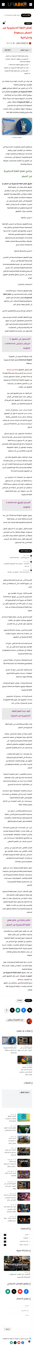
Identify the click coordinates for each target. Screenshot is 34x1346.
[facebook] (26, 1291)
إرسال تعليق (25, 1092)
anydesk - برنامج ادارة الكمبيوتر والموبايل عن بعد (16, 565)
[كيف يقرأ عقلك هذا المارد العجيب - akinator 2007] (23, 1208)
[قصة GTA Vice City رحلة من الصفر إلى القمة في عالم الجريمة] (23, 1197)
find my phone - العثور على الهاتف (18, 572)
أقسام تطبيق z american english (18, 65)
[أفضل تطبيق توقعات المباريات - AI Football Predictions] (23, 1118)
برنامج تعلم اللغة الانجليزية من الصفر (16, 56)
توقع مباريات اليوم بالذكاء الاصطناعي (11, 15)
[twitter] (14, 1291)
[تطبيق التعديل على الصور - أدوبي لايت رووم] (24, 1040)
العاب (16, 1235)
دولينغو (21, 980)
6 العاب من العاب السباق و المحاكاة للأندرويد (10, 1152)
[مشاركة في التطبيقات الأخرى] (6, 1010)
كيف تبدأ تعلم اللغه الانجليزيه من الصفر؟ (16, 68)
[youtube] (20, 1291)
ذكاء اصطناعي (16, 1241)
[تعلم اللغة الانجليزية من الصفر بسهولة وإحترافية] (9, 1040)
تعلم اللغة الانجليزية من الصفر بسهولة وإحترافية (10, 1050)
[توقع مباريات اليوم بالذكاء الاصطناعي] (23, 1129)
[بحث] (3, 4)
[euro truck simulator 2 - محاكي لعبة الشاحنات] (23, 1140)
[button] (23, 1010)
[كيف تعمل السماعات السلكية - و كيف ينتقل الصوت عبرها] (23, 1163)
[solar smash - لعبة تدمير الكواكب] (23, 1220)
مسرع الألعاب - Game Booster (19, 558)
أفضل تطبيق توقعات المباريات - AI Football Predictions (10, 1119)
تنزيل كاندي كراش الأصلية (10, 1175)
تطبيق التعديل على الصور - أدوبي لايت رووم (25, 1049)
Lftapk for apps (8, 1339)
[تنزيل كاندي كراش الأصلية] (23, 1174)
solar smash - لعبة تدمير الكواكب (10, 1220)
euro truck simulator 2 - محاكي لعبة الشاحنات (12, 1141)
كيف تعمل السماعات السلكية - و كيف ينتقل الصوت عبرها (10, 1164)
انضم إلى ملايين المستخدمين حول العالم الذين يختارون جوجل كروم (25, 1071)
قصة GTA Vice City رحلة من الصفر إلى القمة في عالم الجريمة (10, 1198)
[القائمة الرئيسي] (30, 4)
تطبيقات (28, 23)
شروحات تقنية (17, 1245)
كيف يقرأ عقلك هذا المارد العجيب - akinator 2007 (10, 1209)
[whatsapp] (7, 1291)
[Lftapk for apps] (17, 4)
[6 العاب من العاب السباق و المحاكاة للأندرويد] (23, 1151)
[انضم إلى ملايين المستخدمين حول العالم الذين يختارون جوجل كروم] (24, 1060)
